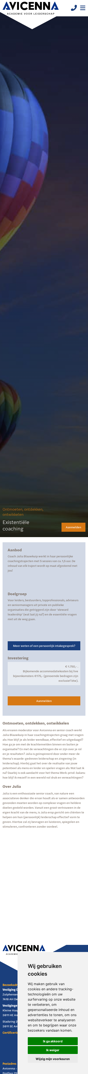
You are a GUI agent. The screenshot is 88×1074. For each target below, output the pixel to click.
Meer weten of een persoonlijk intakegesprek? (44, 646)
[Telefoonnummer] (72, 9)
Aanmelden (73, 527)
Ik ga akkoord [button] (53, 1041)
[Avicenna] (31, 8)
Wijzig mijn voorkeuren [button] (53, 1059)
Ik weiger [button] (52, 1050)
